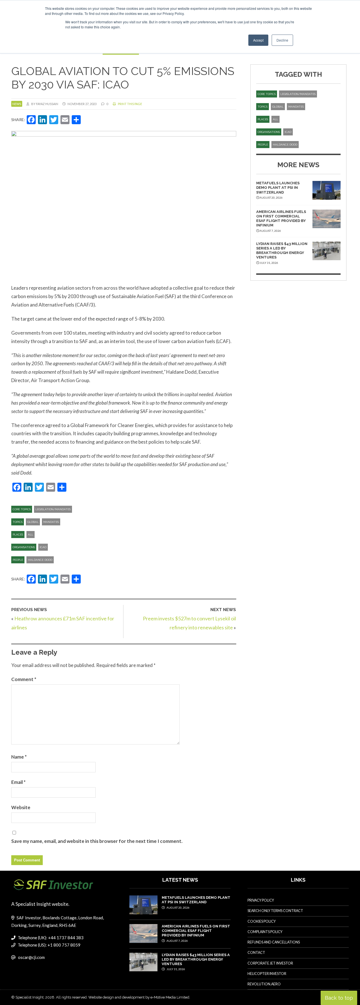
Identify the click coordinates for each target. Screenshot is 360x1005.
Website (20, 807)
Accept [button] (258, 40)
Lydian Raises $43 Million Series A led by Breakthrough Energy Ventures (281, 251)
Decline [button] (282, 40)
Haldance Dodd (40, 559)
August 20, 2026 (178, 907)
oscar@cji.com (31, 957)
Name (19, 757)
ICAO (43, 547)
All (30, 534)
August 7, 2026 (177, 940)
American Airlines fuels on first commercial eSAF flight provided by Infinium (281, 219)
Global (33, 521)
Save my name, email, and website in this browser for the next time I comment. (97, 841)
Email (18, 782)
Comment (23, 679)
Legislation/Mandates (53, 509)
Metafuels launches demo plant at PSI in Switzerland (278, 187)
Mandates (51, 521)
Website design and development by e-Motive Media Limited (138, 997)
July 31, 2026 (175, 969)
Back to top (339, 998)
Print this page (129, 104)
